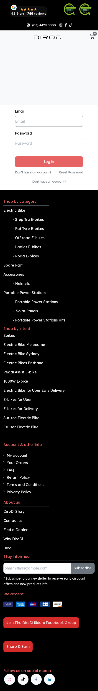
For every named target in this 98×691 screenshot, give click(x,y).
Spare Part (13, 265)
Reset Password (71, 172)
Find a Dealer (15, 529)
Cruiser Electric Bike (21, 427)
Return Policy (18, 477)
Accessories (13, 274)
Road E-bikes (27, 256)
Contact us (12, 520)
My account (17, 455)
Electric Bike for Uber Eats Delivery (34, 390)
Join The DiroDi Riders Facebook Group (41, 622)
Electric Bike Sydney (21, 353)
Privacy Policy (19, 492)
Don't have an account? (33, 172)
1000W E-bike (15, 381)
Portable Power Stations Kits (40, 320)
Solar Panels (27, 311)
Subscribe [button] (83, 568)
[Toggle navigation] (5, 37)
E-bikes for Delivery (21, 408)
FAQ (10, 470)
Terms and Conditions (25, 484)
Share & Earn (18, 646)
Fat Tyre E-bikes (30, 228)
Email (20, 111)
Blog (7, 548)
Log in (49, 161)
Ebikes (9, 335)
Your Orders (17, 462)
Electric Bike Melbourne (24, 344)
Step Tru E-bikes (29, 219)
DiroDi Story (14, 511)
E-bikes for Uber (17, 399)
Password (23, 133)
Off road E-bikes (29, 237)
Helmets (22, 283)
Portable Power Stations (25, 292)
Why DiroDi (13, 539)
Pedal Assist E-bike (20, 372)
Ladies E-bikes (28, 247)
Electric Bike (14, 210)
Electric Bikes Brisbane (23, 363)
